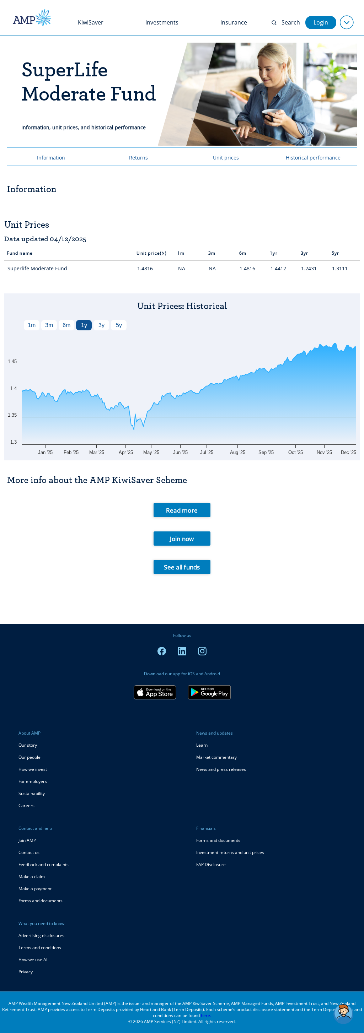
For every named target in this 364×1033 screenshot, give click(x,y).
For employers (32, 781)
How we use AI (32, 960)
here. (206, 1015)
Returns (138, 157)
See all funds (182, 567)
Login (321, 22)
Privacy (25, 972)
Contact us (28, 852)
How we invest (32, 769)
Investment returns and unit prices (230, 852)
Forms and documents (40, 901)
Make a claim (31, 877)
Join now (182, 539)
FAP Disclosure (211, 864)
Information (51, 157)
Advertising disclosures (41, 935)
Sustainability (31, 793)
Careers (26, 805)
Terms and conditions (39, 948)
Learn (202, 745)
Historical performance (313, 157)
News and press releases (221, 769)
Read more (182, 510)
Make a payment (35, 889)
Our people (29, 757)
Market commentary (216, 757)
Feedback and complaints (43, 864)
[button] (343, 1014)
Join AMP (27, 840)
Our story (27, 745)
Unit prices (226, 157)
